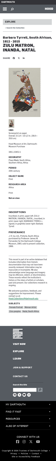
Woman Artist (30, 307)
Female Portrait (16, 307)
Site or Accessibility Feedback (26, 456)
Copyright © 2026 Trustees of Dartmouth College (25, 450)
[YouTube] (38, 441)
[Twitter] (31, 441)
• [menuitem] (49, 450)
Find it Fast (13, 411)
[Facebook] (17, 441)
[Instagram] (24, 441)
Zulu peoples (15, 311)
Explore (10, 22)
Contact (35, 453)
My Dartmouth (16, 404)
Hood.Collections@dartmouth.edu (23, 299)
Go (40, 390)
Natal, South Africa (31, 311)
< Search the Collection (14, 28)
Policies (24, 453)
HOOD (49, 8)
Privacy (13, 453)
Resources (13, 418)
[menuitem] (28, 404)
